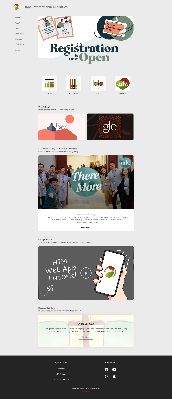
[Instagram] (106, 376)
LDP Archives (61, 374)
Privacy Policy (86, 392)
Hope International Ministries (45, 7)
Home (17, 17)
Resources (19, 33)
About (17, 23)
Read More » (86, 228)
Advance (18, 39)
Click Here (86, 337)
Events (17, 28)
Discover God (20, 44)
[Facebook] (106, 369)
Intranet (61, 368)
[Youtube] (114, 369)
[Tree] (114, 376)
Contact (18, 50)
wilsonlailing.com (61, 379)
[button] (86, 273)
